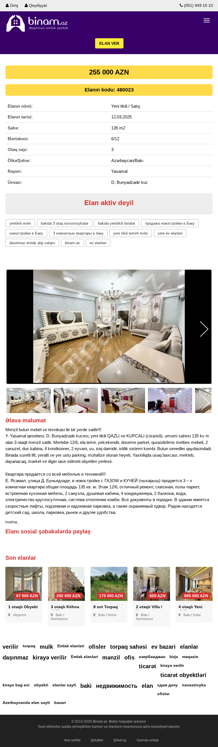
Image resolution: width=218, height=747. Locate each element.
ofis (129, 657)
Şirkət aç (120, 740)
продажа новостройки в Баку (170, 223)
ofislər (163, 693)
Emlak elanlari (70, 646)
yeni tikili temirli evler (130, 233)
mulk (46, 647)
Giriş (13, 5)
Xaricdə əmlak (148, 740)
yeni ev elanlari (170, 233)
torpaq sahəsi (128, 647)
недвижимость (116, 686)
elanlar (189, 647)
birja (173, 656)
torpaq (29, 646)
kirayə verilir (50, 657)
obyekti (41, 685)
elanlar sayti (64, 685)
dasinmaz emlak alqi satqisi (32, 243)
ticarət (147, 666)
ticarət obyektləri (183, 675)
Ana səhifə (72, 740)
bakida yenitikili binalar (116, 223)
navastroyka (194, 685)
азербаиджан (152, 656)
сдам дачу (167, 685)
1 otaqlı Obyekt (23, 607)
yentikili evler (20, 223)
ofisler (97, 647)
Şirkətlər (97, 740)
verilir (10, 647)
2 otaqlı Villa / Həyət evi (149, 609)
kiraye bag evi (16, 685)
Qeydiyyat (37, 5)
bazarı (60, 702)
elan (147, 686)
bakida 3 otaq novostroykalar (64, 223)
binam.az (72, 243)
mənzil (111, 657)
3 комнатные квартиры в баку (78, 233)
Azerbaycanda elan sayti (26, 702)
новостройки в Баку (26, 233)
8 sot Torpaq (105, 607)
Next (204, 329)
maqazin (190, 656)
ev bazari (163, 647)
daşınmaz (15, 657)
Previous (13, 329)
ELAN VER (109, 43)
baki (86, 686)
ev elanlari (98, 243)
